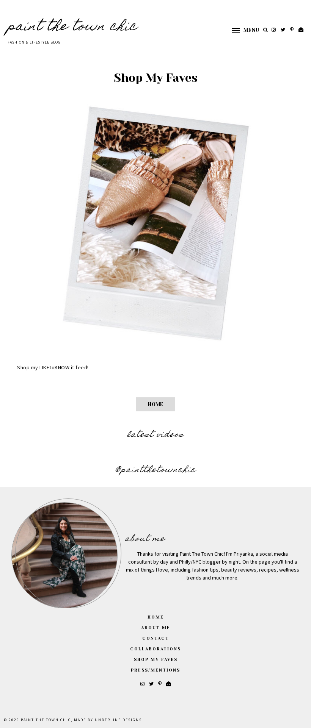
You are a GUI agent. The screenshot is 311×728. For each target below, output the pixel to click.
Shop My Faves (155, 659)
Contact (155, 638)
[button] (242, 30)
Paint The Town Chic (72, 27)
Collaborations (155, 649)
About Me (155, 627)
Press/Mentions (155, 670)
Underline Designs (118, 720)
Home (155, 404)
